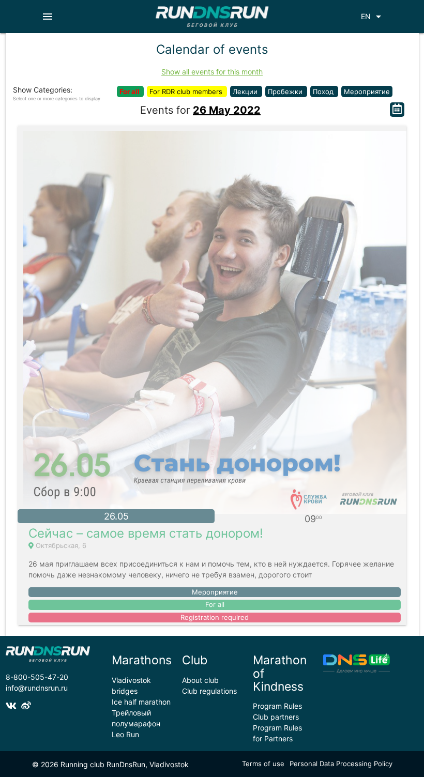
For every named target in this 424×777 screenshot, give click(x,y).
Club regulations (209, 691)
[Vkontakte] (13, 706)
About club (200, 680)
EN (373, 16)
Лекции (246, 91)
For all (130, 91)
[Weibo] (27, 706)
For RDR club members (186, 91)
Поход (324, 91)
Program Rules (277, 706)
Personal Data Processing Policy (341, 763)
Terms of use (263, 763)
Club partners (276, 716)
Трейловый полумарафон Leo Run (136, 723)
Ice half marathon (141, 701)
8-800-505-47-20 (37, 677)
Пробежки (286, 91)
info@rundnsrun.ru (37, 687)
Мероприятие (367, 91)
